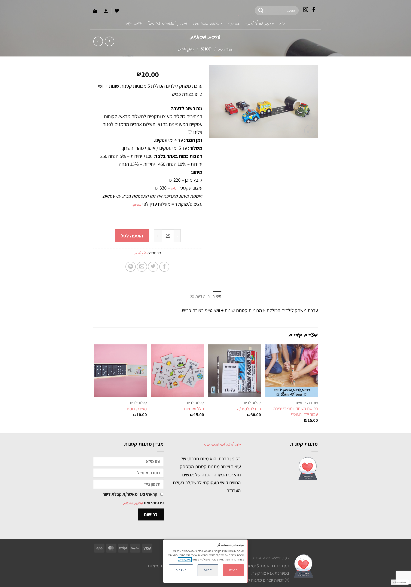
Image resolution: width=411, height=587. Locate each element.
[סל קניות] (95, 11)
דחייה (208, 570)
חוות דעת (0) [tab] (200, 296)
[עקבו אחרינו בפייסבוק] (313, 10)
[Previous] (317, 388)
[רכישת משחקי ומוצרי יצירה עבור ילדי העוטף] (291, 370)
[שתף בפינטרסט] (130, 267)
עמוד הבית (225, 49)
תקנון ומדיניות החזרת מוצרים (271, 558)
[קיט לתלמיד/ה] (234, 370)
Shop (206, 49)
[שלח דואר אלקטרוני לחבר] (142, 267)
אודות (235, 23)
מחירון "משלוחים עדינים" (167, 23)
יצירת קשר (134, 23)
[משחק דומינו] (120, 370)
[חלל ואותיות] (177, 370)
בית (282, 23)
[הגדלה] (310, 131)
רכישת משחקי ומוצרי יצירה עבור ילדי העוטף (295, 411)
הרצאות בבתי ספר (207, 23)
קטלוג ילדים (186, 49)
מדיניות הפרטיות (133, 503)
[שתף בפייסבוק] (164, 267)
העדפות (181, 570)
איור (173, 188)
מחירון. (137, 204)
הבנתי (233, 570)
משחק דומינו (136, 409)
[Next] (94, 388)
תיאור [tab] (217, 296)
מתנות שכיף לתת (261, 23)
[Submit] (261, 10)
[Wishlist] (117, 11)
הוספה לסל (132, 236)
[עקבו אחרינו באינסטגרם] (305, 10)
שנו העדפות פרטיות (399, 582)
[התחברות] (106, 11)
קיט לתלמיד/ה (249, 409)
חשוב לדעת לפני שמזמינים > (222, 444)
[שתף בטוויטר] (153, 267)
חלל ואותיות (194, 409)
